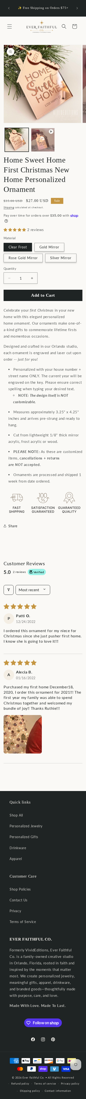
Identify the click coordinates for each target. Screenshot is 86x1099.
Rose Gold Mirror (23, 258)
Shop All (16, 815)
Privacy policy (70, 1083)
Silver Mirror (60, 258)
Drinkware (18, 848)
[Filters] (9, 590)
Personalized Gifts (24, 837)
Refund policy (20, 1083)
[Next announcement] (77, 8)
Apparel (16, 859)
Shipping (9, 207)
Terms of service (45, 1083)
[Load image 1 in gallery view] (17, 140)
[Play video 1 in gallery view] (43, 140)
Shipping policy (30, 1090)
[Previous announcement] (9, 8)
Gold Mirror (49, 247)
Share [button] (12, 526)
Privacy (15, 911)
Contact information (58, 1090)
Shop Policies (20, 889)
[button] (9, 26)
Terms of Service (23, 922)
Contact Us (18, 900)
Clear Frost (18, 247)
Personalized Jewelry (26, 826)
